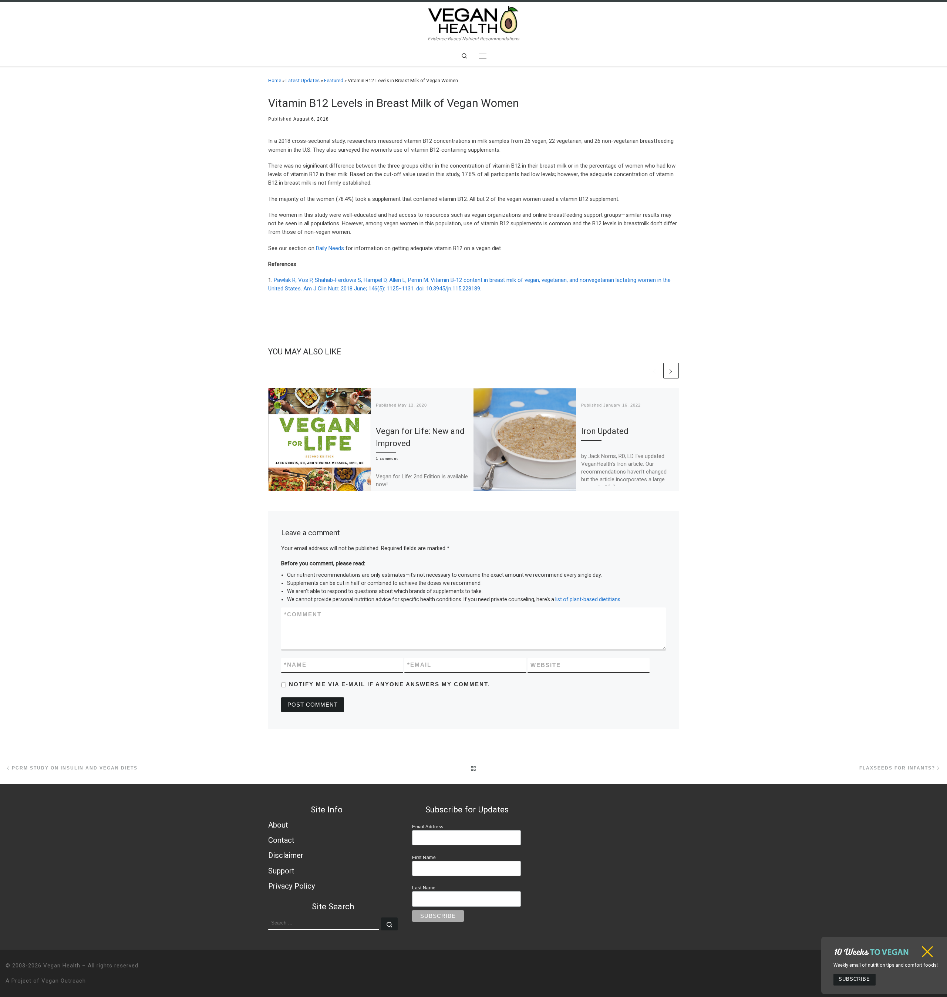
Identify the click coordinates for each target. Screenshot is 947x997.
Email (419, 664)
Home (274, 80)
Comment (302, 614)
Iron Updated (604, 431)
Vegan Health (61, 965)
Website (545, 665)
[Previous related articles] (654, 370)
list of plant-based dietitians (587, 599)
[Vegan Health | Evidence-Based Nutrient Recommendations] (473, 19)
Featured (333, 80)
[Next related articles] (671, 370)
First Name (424, 857)
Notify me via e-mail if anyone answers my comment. (389, 684)
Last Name (424, 887)
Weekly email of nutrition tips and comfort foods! (885, 965)
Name (295, 664)
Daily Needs (330, 248)
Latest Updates (303, 80)
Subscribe (854, 979)
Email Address (428, 826)
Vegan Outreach (63, 980)
